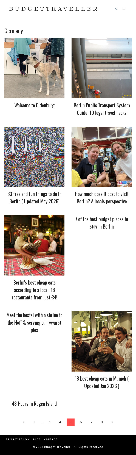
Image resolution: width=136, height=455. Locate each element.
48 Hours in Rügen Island (34, 403)
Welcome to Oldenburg (34, 105)
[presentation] (34, 68)
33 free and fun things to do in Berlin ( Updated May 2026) (34, 197)
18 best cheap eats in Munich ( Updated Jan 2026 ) (102, 382)
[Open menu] (124, 9)
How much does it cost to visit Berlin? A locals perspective (102, 197)
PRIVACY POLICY (18, 439)
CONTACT (51, 439)
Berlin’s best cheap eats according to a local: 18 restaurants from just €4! (34, 290)
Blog (37, 439)
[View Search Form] (116, 8)
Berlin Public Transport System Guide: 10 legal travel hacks (102, 109)
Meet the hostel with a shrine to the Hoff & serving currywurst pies (34, 322)
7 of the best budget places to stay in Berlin (101, 222)
